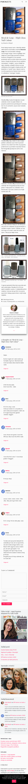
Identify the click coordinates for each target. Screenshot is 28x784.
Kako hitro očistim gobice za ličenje (11, 756)
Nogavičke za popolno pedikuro (10, 747)
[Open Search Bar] (22, 1)
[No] (26, 779)
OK (14, 781)
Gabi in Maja (10, 770)
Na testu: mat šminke (7, 758)
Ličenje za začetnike (6, 760)
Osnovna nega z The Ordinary (9, 745)
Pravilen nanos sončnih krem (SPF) (11, 741)
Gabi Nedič (8, 702)
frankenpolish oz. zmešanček (15, 301)
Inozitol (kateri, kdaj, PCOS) (9, 650)
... (14, 330)
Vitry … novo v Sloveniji (7, 655)
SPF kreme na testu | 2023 (8, 657)
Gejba (7, 513)
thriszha (8, 426)
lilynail (7, 448)
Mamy (7, 470)
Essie (4, 301)
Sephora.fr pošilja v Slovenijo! (9, 652)
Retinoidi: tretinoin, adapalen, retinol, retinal (13, 743)
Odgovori (5, 368)
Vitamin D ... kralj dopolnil (8, 754)
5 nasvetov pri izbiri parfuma (9, 659)
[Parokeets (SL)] (6, 1)
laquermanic (9, 377)
